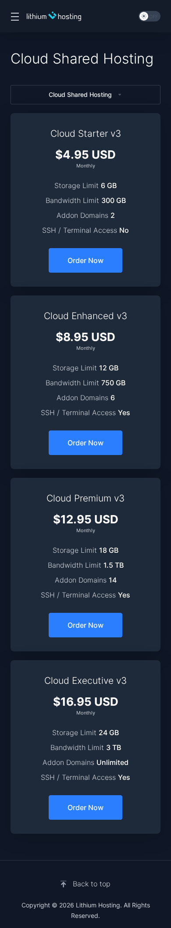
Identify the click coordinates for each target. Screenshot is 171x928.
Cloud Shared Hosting (80, 94)
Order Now (85, 260)
